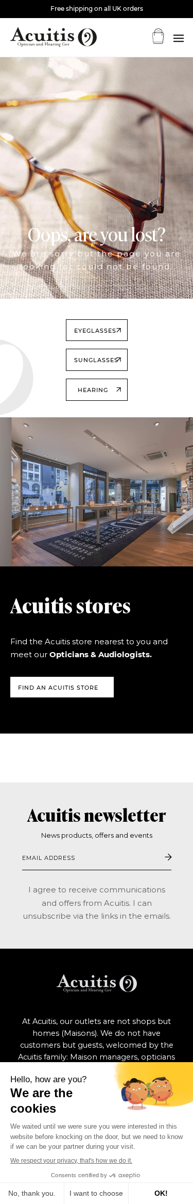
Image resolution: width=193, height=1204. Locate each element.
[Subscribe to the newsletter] (168, 857)
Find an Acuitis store (58, 687)
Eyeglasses (95, 330)
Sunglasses (96, 360)
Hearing (93, 390)
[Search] (178, 38)
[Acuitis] (41, 37)
